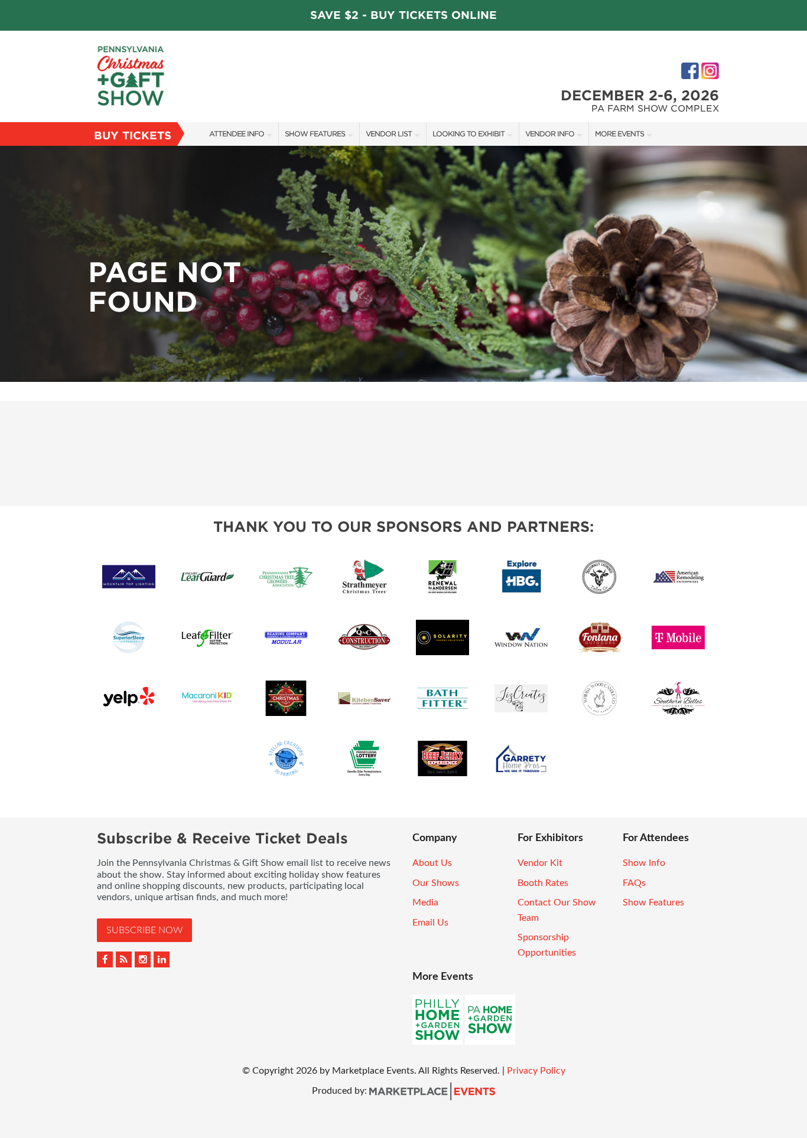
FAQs (634, 883)
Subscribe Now (144, 930)
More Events (619, 133)
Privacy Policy (536, 1070)
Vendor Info (549, 133)
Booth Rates (543, 883)
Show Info (644, 863)
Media (425, 902)
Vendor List (389, 133)
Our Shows (435, 883)
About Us (432, 863)
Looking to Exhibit (468, 133)
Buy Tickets (132, 135)
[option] (403, 264)
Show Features (315, 133)
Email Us (430, 922)
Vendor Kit (540, 863)
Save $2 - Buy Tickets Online (403, 15)
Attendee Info (236, 133)
